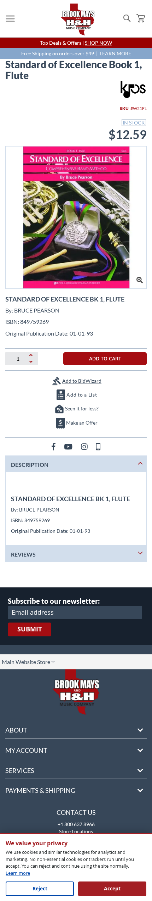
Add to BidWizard (81, 381)
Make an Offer (82, 423)
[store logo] (77, 19)
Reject (40, 888)
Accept (112, 888)
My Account (26, 750)
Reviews (23, 554)
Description (29, 464)
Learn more (18, 873)
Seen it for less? (82, 408)
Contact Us (76, 812)
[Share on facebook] (54, 446)
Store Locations (76, 831)
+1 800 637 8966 (76, 824)
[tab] (76, 463)
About (16, 730)
